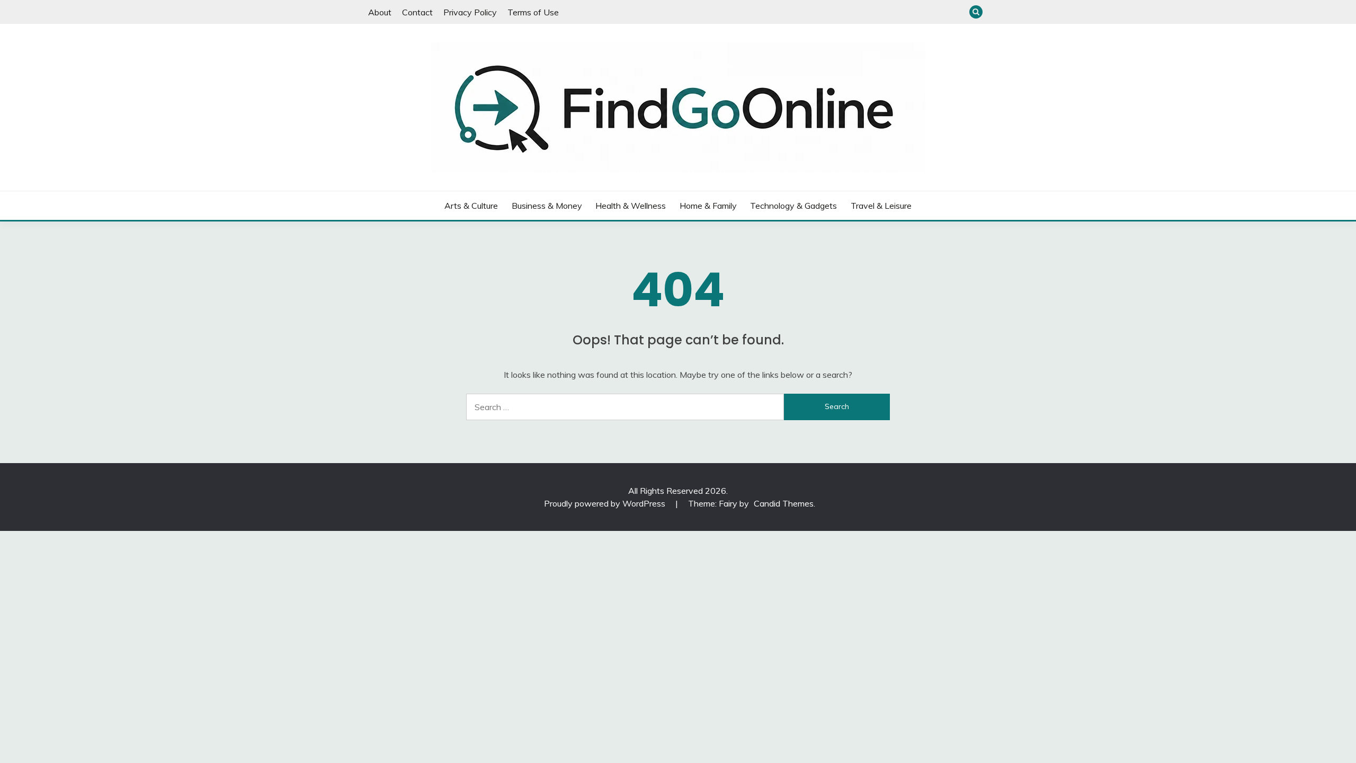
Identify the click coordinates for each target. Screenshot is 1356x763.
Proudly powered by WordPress (605, 503)
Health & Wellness (630, 205)
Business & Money (547, 205)
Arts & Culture (471, 205)
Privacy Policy (470, 12)
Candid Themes (784, 503)
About (379, 12)
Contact (417, 12)
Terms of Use (533, 12)
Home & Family (708, 205)
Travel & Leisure (881, 205)
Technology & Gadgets (793, 205)
